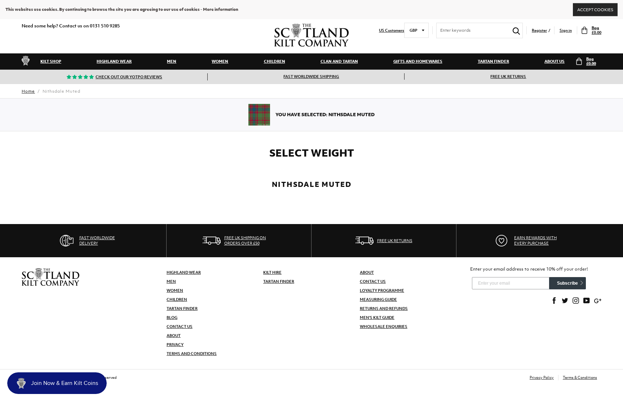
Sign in (566, 30)
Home (28, 91)
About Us (554, 61)
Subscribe (567, 283)
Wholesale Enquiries (383, 326)
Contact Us (180, 326)
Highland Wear (114, 61)
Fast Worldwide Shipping (311, 76)
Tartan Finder (493, 61)
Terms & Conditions (580, 377)
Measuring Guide (378, 299)
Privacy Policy (542, 377)
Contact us (373, 281)
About (174, 335)
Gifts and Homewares (417, 61)
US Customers (391, 30)
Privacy (175, 344)
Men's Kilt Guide (377, 317)
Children (274, 61)
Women (220, 61)
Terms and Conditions (192, 353)
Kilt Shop (50, 61)
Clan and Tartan (339, 61)
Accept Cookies (595, 9)
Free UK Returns (508, 76)
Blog (172, 317)
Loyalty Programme (382, 290)
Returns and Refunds (384, 308)
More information (220, 9)
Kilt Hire (272, 272)
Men (171, 61)
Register (539, 30)
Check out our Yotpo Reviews (129, 77)
